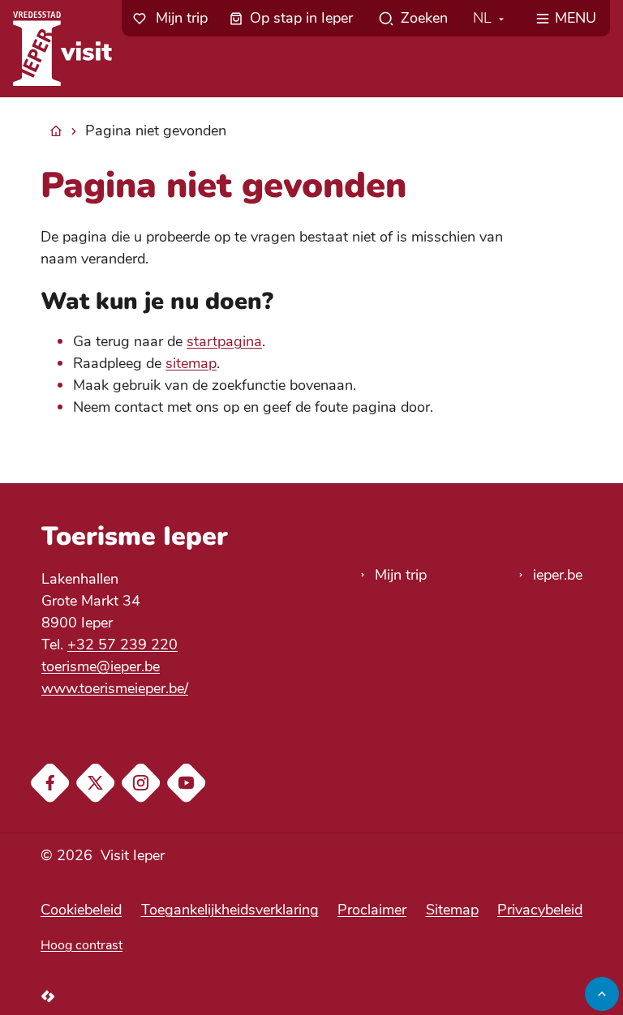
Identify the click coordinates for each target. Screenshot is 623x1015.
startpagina (224, 341)
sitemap (191, 363)
